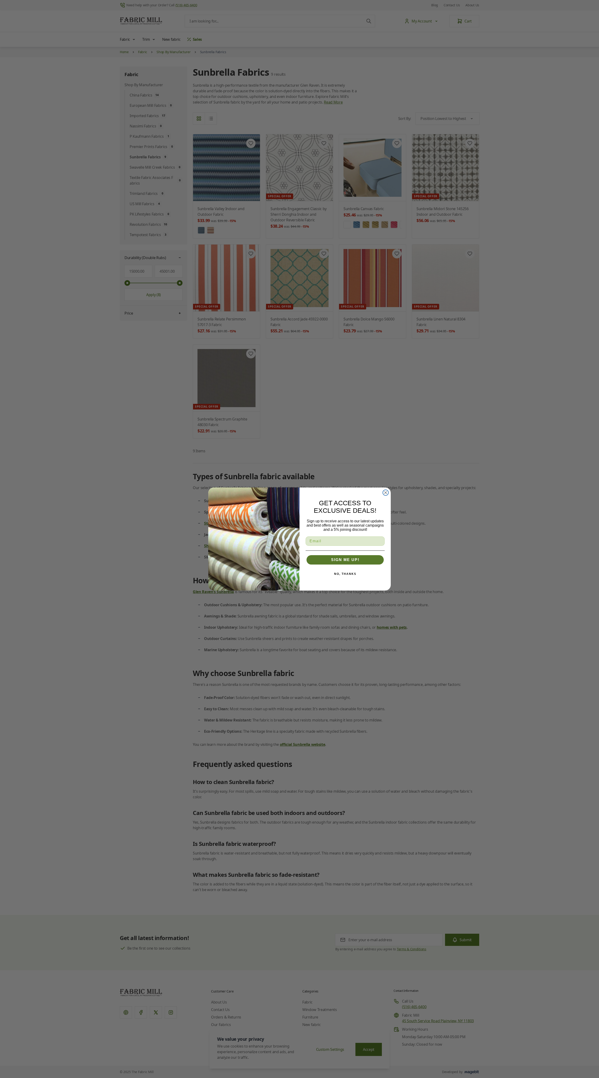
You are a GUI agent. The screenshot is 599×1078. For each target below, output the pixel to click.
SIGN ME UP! (345, 560)
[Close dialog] (385, 492)
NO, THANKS (345, 574)
